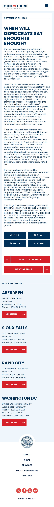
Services (27, 465)
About (27, 455)
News (27, 460)
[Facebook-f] (24, 490)
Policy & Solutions (27, 470)
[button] (15, 235)
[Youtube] (35, 490)
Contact (27, 475)
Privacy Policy (27, 498)
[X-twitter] (18, 490)
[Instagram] (29, 490)
